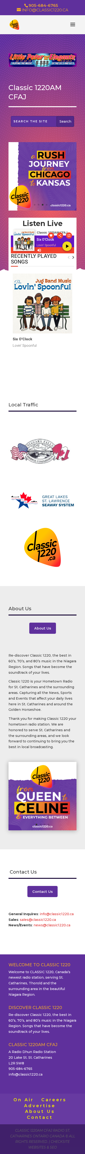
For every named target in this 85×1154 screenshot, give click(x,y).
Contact (40, 1117)
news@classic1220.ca (52, 925)
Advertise (40, 1105)
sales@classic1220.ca (38, 920)
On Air (23, 1099)
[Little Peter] (42, 65)
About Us (42, 628)
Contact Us (42, 891)
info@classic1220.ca (57, 914)
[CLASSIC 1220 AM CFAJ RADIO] (42, 209)
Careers (54, 1099)
